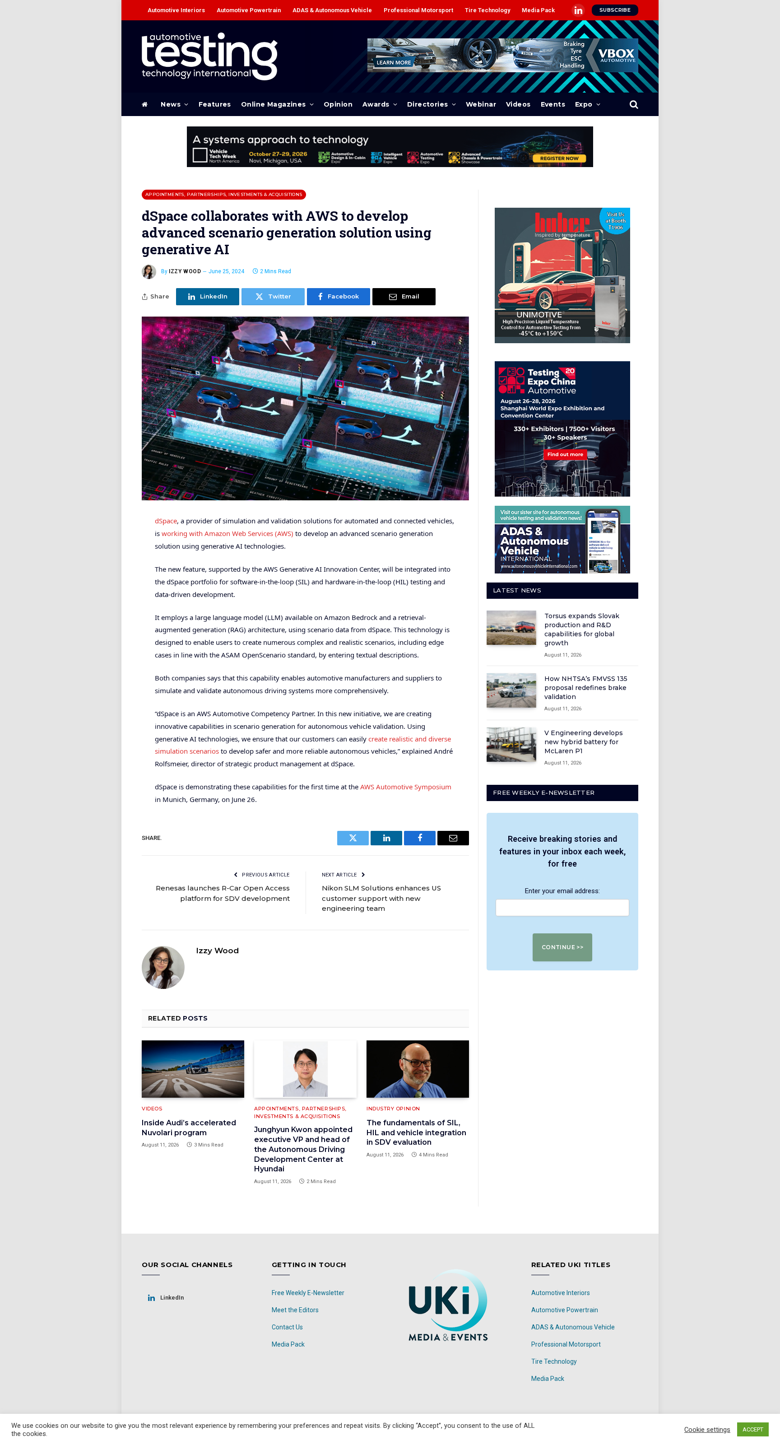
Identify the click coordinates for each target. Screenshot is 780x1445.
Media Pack (538, 10)
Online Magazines (273, 104)
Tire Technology (487, 10)
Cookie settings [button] (707, 1430)
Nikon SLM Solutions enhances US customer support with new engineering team (381, 898)
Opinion (338, 104)
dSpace (166, 520)
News (171, 104)
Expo (584, 104)
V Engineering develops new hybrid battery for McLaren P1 (583, 742)
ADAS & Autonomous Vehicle (332, 10)
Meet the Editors (295, 1310)
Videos (518, 104)
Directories (427, 104)
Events (553, 104)
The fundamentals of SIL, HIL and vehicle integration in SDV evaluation (416, 1133)
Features (215, 104)
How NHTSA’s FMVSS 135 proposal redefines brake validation (585, 688)
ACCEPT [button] (753, 1429)
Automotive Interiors (176, 10)
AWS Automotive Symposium (405, 786)
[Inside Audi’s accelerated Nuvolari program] (193, 1069)
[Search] (633, 104)
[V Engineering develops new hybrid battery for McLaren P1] (511, 744)
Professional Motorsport (418, 10)
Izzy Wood (185, 271)
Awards (376, 104)
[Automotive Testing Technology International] (210, 56)
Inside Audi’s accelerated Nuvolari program (189, 1128)
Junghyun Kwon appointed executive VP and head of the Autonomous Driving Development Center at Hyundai (303, 1149)
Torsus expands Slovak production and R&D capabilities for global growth (581, 629)
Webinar (481, 104)
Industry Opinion (393, 1108)
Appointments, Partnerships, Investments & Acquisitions (223, 194)
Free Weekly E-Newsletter (308, 1292)
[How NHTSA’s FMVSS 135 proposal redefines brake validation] (511, 690)
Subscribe (615, 10)
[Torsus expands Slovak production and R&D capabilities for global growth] (511, 628)
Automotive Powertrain (249, 10)
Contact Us (287, 1327)
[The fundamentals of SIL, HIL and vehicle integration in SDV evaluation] (418, 1069)
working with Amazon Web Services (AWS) (227, 533)
